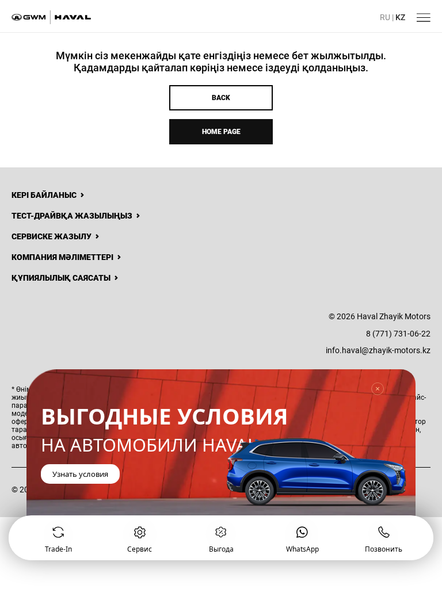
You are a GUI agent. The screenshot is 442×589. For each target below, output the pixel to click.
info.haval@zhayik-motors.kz (378, 350)
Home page (221, 132)
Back (221, 98)
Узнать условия (80, 474)
